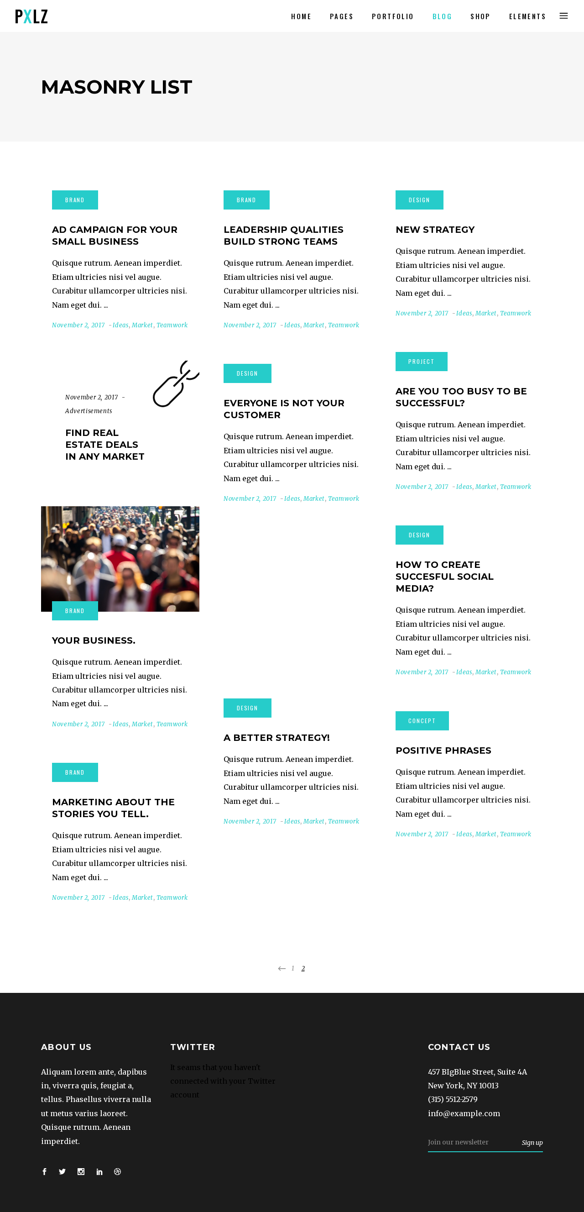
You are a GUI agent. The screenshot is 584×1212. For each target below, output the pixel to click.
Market (142, 325)
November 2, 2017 (78, 325)
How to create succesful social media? (445, 576)
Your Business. (94, 640)
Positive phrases (443, 750)
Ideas (120, 325)
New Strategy (435, 229)
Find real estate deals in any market (105, 444)
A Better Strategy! (277, 737)
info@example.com (464, 1113)
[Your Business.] (120, 559)
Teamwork (172, 325)
